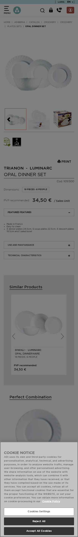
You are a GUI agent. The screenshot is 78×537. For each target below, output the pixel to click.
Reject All (39, 521)
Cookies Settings (39, 511)
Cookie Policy (51, 501)
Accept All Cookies (39, 531)
